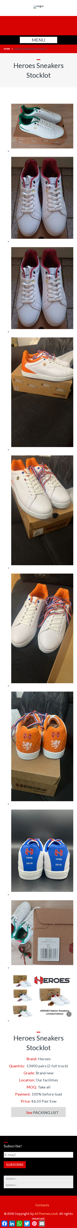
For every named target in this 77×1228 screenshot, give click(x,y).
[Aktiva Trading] (38, 6)
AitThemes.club (46, 1214)
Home (7, 49)
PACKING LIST (46, 1112)
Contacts (42, 1205)
